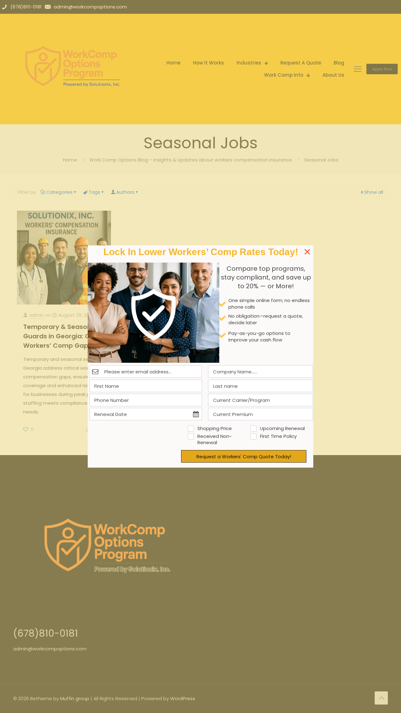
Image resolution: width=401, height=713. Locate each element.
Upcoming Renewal (282, 428)
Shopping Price (214, 428)
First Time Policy (278, 436)
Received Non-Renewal (214, 439)
